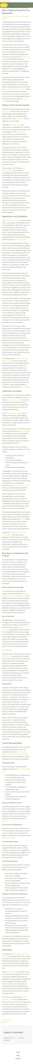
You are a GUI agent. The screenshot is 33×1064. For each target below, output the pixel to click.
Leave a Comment (8, 16)
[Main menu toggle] (4, 5)
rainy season (20, 119)
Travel (17, 16)
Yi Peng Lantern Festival (12, 220)
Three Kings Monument (14, 413)
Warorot (22, 519)
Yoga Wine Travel (8, 838)
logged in (15, 1038)
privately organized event (22, 485)
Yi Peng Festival (25, 57)
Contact (18, 1058)
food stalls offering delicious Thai (14, 89)
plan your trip (11, 972)
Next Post (5, 1022)
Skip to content (5, 1)
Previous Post (6, 1020)
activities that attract (14, 400)
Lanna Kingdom (25, 387)
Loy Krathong (21, 132)
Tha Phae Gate (7, 656)
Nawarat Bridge (25, 431)
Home (18, 1052)
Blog (18, 1055)
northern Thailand (20, 239)
